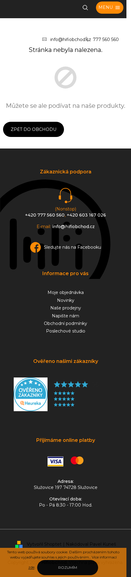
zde (31, 567)
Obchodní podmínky (65, 323)
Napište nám (65, 316)
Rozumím (67, 567)
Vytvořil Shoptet (44, 544)
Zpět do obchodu (33, 129)
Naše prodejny (65, 308)
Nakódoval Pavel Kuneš (91, 544)
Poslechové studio (65, 331)
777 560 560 (106, 39)
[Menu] (109, 8)
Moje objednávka (66, 292)
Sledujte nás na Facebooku (72, 247)
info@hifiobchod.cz (70, 39)
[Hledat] (85, 8)
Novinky (65, 300)
